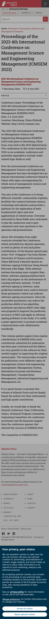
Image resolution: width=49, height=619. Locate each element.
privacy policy (17, 592)
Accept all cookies (25, 609)
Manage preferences (11, 599)
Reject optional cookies (25, 614)
